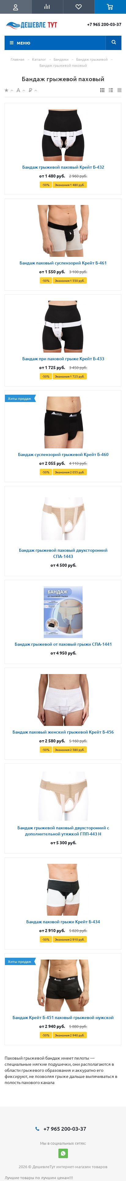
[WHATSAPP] (63, 1153)
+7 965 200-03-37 (104, 24)
